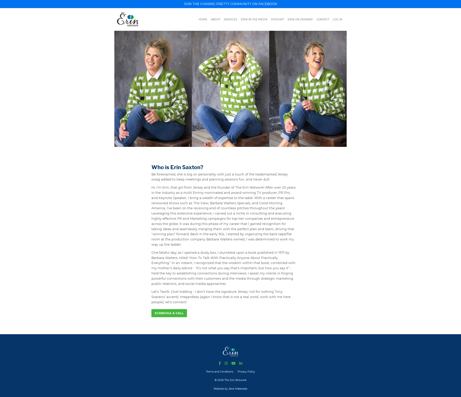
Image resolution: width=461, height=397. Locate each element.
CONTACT (322, 19)
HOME (203, 19)
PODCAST (277, 19)
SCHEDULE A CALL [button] (169, 313)
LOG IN (337, 19)
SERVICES (230, 19)
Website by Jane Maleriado (230, 388)
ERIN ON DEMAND (300, 19)
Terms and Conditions (219, 371)
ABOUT (215, 19)
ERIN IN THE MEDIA (254, 19)
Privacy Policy (246, 371)
